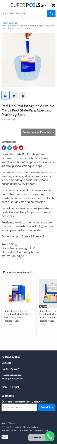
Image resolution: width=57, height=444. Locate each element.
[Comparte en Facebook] (4, 147)
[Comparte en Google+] (15, 147)
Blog (3, 423)
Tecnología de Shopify (39, 430)
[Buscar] (51, 13)
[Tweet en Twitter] (9, 147)
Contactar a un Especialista (38, 132)
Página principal (10, 23)
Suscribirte (47, 407)
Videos (11, 423)
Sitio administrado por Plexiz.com (15, 430)
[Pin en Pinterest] (21, 147)
